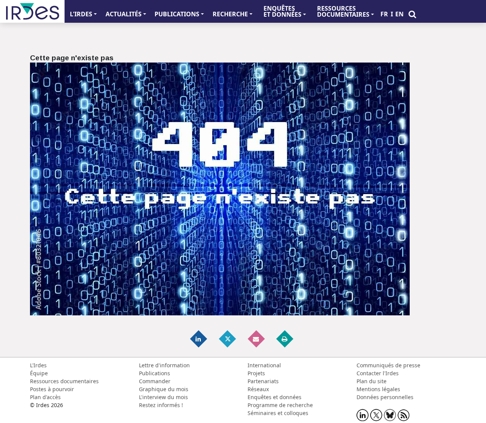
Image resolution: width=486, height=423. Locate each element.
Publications (154, 373)
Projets (256, 373)
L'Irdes (38, 365)
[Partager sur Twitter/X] (228, 338)
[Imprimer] (285, 338)
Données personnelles (385, 397)
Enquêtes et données (274, 397)
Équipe (39, 373)
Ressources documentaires (64, 381)
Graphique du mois (163, 389)
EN (399, 14)
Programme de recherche (280, 405)
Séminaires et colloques (278, 413)
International (264, 365)
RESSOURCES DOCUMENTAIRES (343, 11)
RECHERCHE (230, 14)
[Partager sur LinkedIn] (199, 338)
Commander (154, 381)
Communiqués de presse (388, 365)
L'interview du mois (163, 397)
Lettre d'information (164, 365)
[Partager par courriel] (257, 338)
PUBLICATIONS (177, 14)
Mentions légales (378, 389)
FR (384, 14)
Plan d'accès (45, 397)
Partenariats (263, 381)
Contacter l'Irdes (378, 373)
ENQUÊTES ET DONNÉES (282, 11)
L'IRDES (81, 14)
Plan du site (372, 381)
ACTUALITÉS (124, 14)
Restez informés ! (161, 405)
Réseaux (258, 389)
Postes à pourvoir (52, 389)
